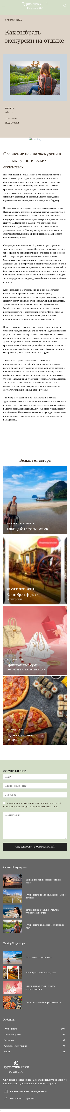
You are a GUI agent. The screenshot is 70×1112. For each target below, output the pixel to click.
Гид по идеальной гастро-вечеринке (26, 737)
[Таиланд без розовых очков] (35, 500)
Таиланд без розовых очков (27, 529)
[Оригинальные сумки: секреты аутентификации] (35, 640)
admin (9, 112)
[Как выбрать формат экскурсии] (35, 570)
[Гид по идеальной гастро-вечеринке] (35, 710)
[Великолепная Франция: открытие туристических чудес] (12, 911)
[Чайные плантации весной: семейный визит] (12, 881)
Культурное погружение (21, 523)
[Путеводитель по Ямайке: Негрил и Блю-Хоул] (12, 926)
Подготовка (12, 122)
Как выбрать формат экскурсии (22, 596)
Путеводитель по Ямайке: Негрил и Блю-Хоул (45, 926)
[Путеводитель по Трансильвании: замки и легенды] (12, 896)
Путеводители (15, 659)
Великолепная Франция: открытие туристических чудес (42, 911)
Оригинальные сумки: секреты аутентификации (26, 667)
